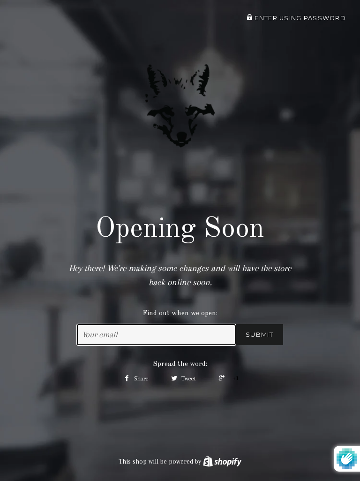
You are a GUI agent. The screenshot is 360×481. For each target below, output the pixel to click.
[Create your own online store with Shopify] (222, 461)
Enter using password (299, 18)
